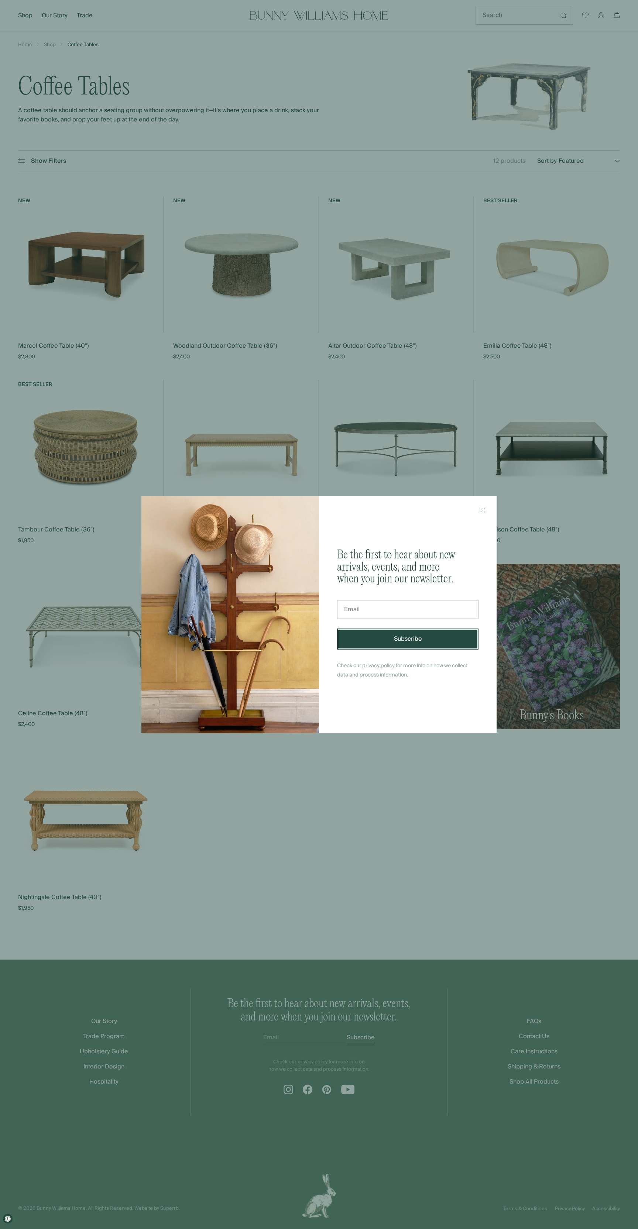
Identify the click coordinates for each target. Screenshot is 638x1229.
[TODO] (482, 510)
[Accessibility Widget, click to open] (8, 1218)
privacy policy (378, 665)
